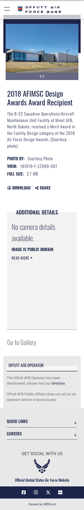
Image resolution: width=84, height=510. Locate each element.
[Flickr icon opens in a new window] (60, 492)
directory (58, 383)
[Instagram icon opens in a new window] (35, 492)
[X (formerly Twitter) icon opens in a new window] (48, 492)
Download (20, 188)
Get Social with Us (42, 453)
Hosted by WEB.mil (42, 504)
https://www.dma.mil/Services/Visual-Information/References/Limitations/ (39, 321)
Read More (21, 258)
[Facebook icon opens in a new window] (23, 492)
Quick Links (17, 421)
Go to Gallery (21, 342)
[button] (7, 9)
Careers (14, 433)
